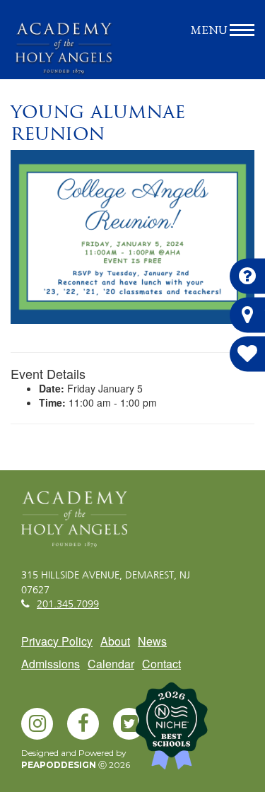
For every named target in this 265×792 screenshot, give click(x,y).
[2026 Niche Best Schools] (194, 731)
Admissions (50, 664)
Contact (161, 664)
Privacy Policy (57, 641)
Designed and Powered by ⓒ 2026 (75, 758)
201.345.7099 (68, 605)
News (152, 641)
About (115, 641)
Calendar (111, 664)
